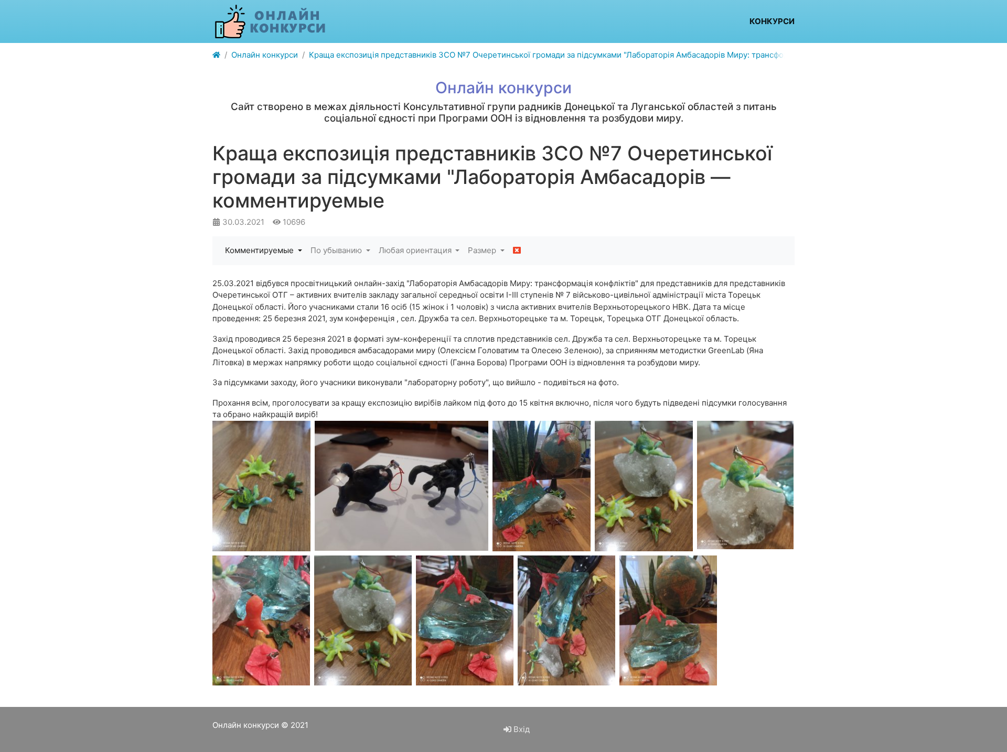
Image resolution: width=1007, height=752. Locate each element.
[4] (363, 620)
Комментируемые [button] (260, 250)
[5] (261, 620)
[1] (668, 620)
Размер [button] (483, 250)
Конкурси (772, 21)
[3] (464, 620)
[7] (644, 486)
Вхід (520, 729)
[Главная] (216, 55)
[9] (401, 486)
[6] (745, 485)
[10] (261, 486)
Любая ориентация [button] (416, 250)
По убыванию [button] (337, 250)
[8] (541, 486)
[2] (566, 620)
